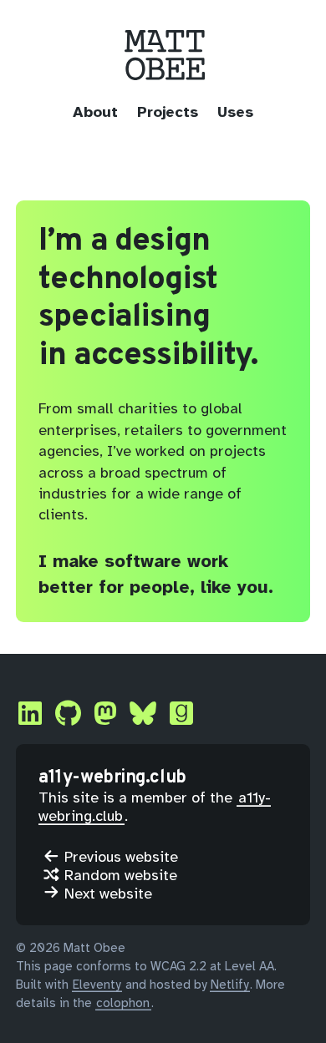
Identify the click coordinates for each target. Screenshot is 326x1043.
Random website (118, 874)
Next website (106, 893)
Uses (235, 112)
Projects (167, 112)
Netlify (229, 984)
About (95, 112)
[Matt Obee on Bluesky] (143, 714)
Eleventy (96, 984)
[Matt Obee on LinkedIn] (30, 714)
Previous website (119, 857)
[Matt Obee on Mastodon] (105, 714)
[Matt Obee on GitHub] (67, 714)
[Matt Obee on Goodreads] (181, 714)
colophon (123, 1002)
